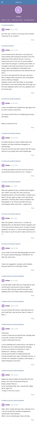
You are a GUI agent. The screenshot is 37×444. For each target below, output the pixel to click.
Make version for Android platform (13, 276)
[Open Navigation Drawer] (2, 2)
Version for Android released (11, 99)
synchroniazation (8, 25)
